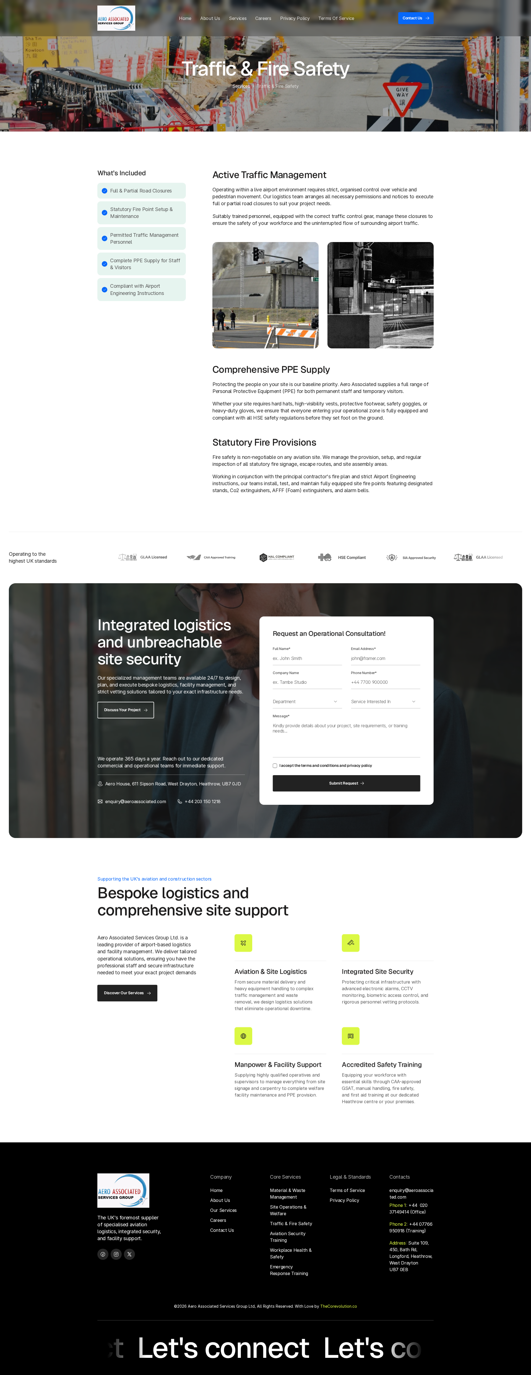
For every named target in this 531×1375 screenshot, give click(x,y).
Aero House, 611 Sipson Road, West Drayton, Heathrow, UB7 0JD (173, 784)
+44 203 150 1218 (203, 801)
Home (216, 1190)
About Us (220, 1200)
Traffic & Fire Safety (291, 1223)
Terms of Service (347, 1190)
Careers (218, 1220)
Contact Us (222, 1230)
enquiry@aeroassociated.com (135, 801)
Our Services (223, 1210)
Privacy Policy (344, 1200)
